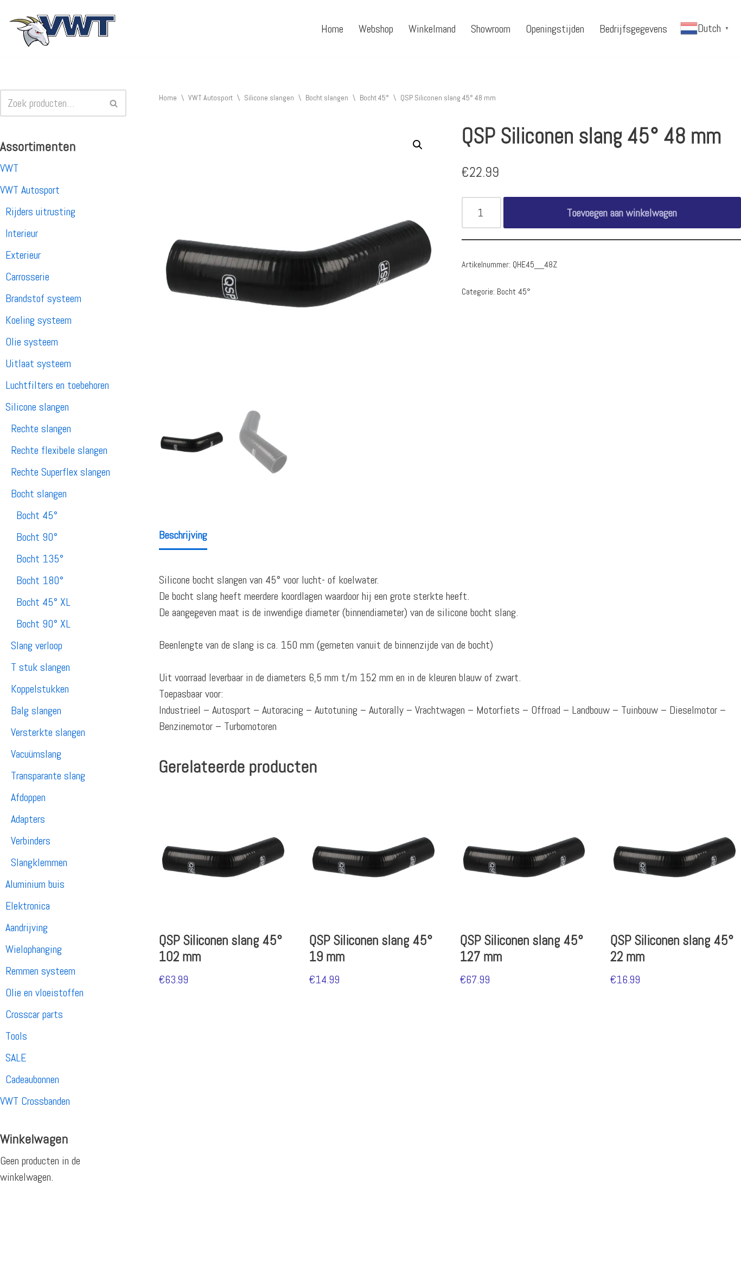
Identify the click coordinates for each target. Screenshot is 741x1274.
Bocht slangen (39, 493)
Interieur (21, 233)
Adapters (28, 819)
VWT (9, 168)
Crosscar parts (34, 1014)
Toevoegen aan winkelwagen (622, 213)
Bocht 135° (39, 559)
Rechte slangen (41, 428)
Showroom (490, 29)
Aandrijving (26, 927)
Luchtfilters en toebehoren (57, 385)
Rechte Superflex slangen (60, 472)
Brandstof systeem (43, 298)
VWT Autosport (30, 190)
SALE (15, 1058)
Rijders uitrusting (40, 211)
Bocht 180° (39, 580)
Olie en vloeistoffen (44, 992)
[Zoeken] (114, 103)
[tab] (183, 535)
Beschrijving (183, 535)
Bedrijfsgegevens (633, 29)
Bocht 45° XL (43, 602)
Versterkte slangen (48, 732)
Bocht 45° (37, 515)
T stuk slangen (40, 667)
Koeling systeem (38, 320)
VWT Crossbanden (35, 1101)
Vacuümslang (36, 754)
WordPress (149, 1259)
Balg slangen (36, 710)
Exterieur (23, 255)
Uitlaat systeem (38, 363)
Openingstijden (555, 29)
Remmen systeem (40, 971)
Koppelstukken (40, 689)
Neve (18, 1259)
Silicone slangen (37, 407)
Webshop (376, 29)
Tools (16, 1036)
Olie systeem (31, 342)
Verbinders (30, 841)
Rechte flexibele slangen (59, 450)
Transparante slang (48, 776)
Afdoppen (28, 797)
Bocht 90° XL (43, 624)
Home (332, 29)
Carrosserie (27, 277)
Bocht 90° (37, 537)
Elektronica (27, 906)
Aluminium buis (35, 884)
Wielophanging (33, 949)
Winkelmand (432, 29)
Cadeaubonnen (32, 1079)
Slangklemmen (39, 862)
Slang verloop (36, 645)
